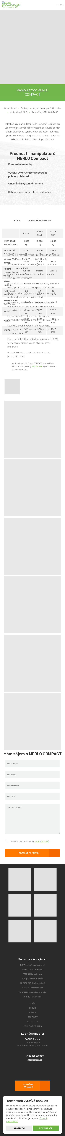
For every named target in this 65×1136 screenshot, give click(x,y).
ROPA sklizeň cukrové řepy (32, 965)
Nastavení (19, 1128)
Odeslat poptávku (29, 853)
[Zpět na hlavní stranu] (11, 4)
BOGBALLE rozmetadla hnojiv (32, 992)
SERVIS (32, 1008)
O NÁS (32, 1003)
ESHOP (32, 1013)
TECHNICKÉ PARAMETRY (39, 220)
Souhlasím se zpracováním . (29, 841)
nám (40, 366)
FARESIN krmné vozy (32, 974)
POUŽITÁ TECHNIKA (32, 1026)
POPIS (17, 220)
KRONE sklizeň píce (32, 997)
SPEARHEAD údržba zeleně (32, 983)
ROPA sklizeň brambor (32, 970)
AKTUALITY (32, 1022)
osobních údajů (42, 841)
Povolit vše (45, 1128)
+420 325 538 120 (35, 1056)
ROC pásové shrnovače (32, 979)
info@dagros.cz (35, 1060)
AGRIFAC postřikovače (32, 988)
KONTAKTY (33, 1017)
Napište (35, 366)
